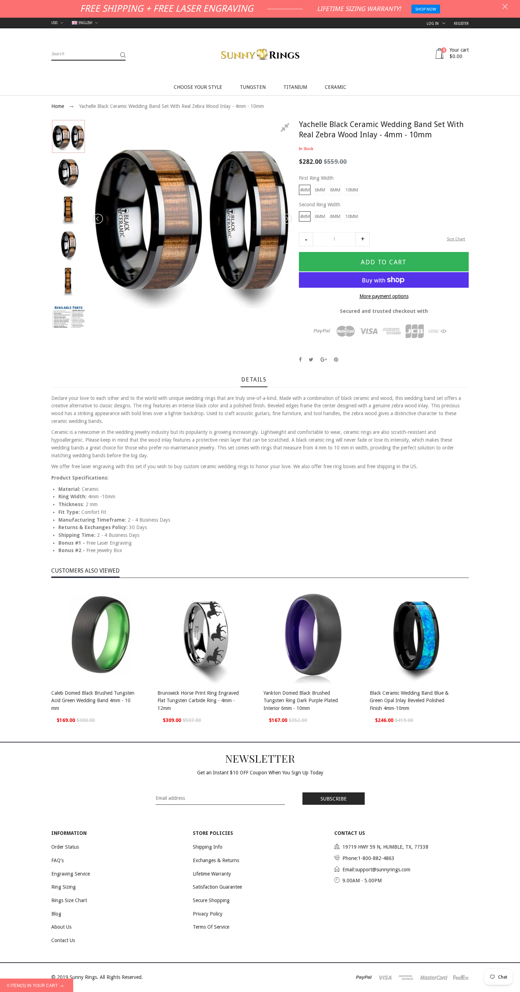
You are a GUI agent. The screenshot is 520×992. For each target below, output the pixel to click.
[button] (306, 239)
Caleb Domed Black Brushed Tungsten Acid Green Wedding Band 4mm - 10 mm (92, 700)
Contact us (63, 940)
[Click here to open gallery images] (286, 128)
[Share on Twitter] (311, 359)
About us (61, 927)
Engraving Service (70, 874)
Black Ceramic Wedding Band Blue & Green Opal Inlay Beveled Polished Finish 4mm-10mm (409, 700)
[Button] (143, 694)
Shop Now (425, 9)
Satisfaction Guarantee (217, 887)
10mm (351, 190)
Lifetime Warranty (212, 874)
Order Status (65, 847)
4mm (305, 190)
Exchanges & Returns (216, 860)
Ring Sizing (63, 887)
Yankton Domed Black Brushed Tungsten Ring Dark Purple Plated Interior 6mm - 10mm (301, 700)
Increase (363, 239)
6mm (320, 190)
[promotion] (505, 7)
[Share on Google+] (323, 359)
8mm (335, 190)
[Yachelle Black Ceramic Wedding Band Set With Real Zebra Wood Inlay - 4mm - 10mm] (68, 136)
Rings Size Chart (69, 900)
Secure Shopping (211, 900)
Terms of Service (211, 927)
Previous (98, 218)
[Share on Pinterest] (336, 359)
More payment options (384, 296)
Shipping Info (208, 847)
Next (286, 218)
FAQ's (57, 860)
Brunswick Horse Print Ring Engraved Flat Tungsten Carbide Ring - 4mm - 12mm (198, 700)
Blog (56, 914)
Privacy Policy (208, 914)
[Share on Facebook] (300, 359)
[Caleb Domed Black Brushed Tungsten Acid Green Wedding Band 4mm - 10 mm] (100, 634)
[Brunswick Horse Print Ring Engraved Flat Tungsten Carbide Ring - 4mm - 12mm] (206, 634)
